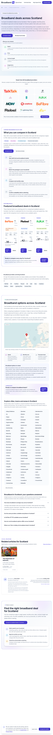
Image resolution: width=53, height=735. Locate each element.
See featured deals (20, 151)
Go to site (7, 250)
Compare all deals (44, 260)
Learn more (34, 729)
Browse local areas (20, 35)
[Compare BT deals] (26, 91)
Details (14, 250)
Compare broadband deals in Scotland (15, 622)
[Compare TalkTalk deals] (10, 91)
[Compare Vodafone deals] (26, 104)
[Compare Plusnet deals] (10, 97)
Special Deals (18, 2)
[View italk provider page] (42, 97)
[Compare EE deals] (26, 97)
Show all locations (9, 487)
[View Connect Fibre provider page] (42, 110)
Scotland (23, 7)
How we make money (45, 584)
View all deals (45, 116)
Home (6, 7)
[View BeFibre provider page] (42, 104)
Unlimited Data (27, 2)
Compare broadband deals (14, 7)
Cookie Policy (23, 730)
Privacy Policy (9, 731)
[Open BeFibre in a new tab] (9, 221)
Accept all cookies (44, 729)
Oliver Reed (17, 578)
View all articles (47, 544)
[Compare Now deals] (10, 104)
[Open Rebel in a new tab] (25, 221)
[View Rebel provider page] (10, 110)
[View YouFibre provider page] (42, 91)
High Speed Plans (37, 2)
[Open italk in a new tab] (40, 221)
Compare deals (7, 35)
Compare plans (47, 2)
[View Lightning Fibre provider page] (26, 110)
